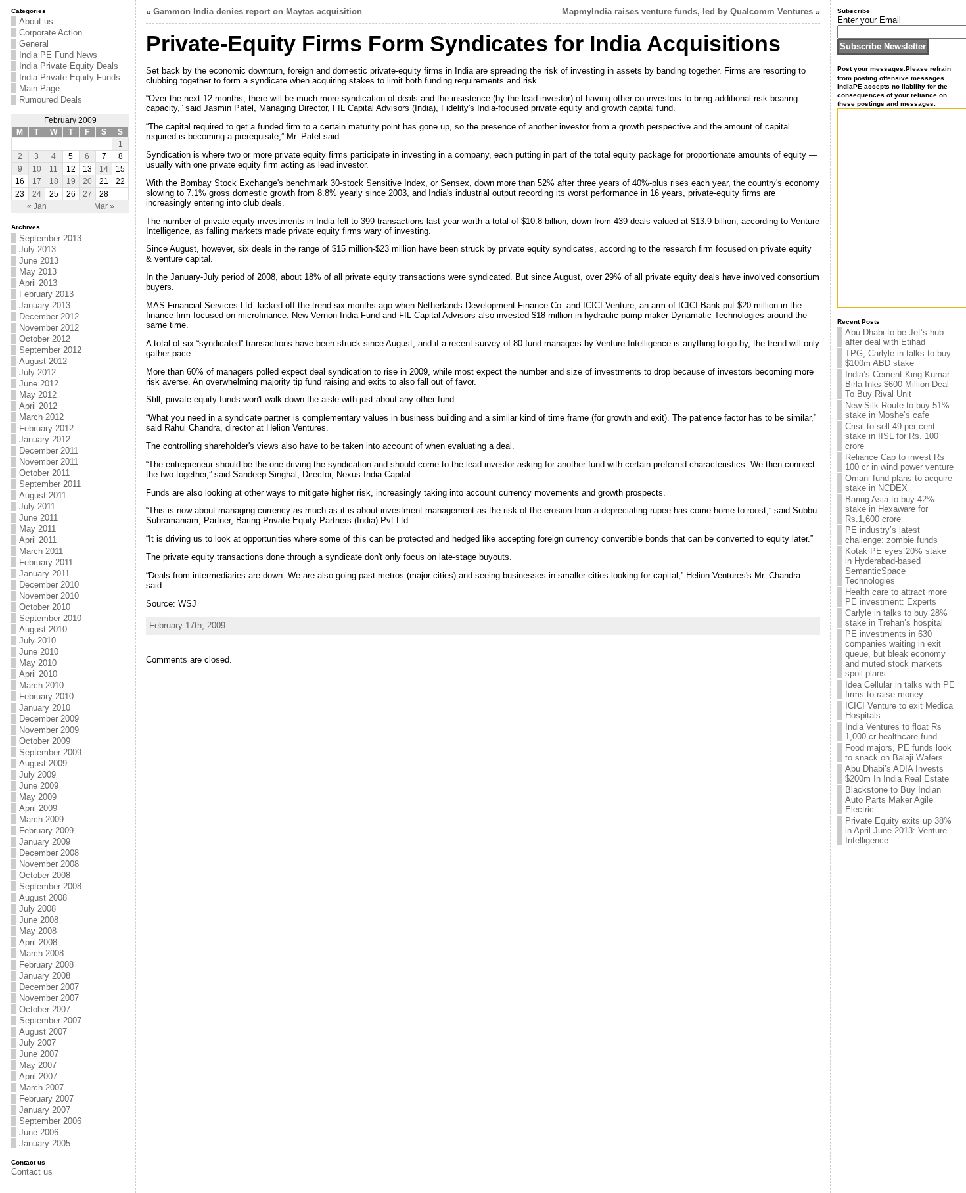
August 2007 (43, 1032)
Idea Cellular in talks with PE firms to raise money (900, 689)
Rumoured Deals (50, 100)
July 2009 (37, 775)
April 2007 (38, 1076)
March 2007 (41, 1087)
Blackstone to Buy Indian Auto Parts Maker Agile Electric (893, 799)
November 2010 (49, 596)
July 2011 (37, 506)
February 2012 (46, 428)
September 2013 (50, 238)
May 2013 (38, 272)
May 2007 (38, 1065)
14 (103, 169)
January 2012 (44, 439)
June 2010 (38, 652)
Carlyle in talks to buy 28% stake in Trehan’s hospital (896, 618)
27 (87, 194)
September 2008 (50, 886)
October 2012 (44, 339)
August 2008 (43, 897)
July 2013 (37, 249)
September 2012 (50, 350)
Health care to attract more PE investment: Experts (896, 597)
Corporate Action (50, 32)
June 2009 (38, 786)
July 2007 (37, 1043)
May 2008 (38, 931)
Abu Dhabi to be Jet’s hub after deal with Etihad (894, 337)
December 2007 (49, 987)
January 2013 (44, 305)
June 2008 (38, 920)
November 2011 (48, 462)
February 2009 (46, 830)
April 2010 (38, 674)
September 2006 (50, 1121)
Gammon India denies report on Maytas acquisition (257, 11)
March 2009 (41, 819)
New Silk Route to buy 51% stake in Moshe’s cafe (897, 410)
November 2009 (49, 730)
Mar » (104, 206)
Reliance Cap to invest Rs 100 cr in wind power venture (899, 462)
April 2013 (38, 283)
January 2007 (44, 1110)
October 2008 (44, 875)
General (34, 44)
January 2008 (44, 976)
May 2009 (38, 797)
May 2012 (38, 395)
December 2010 (49, 585)
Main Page (39, 88)
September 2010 (50, 618)
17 (36, 181)
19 (71, 181)
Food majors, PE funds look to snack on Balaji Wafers (898, 752)
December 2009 (49, 719)
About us (36, 21)
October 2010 (44, 607)
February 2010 (46, 696)
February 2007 (46, 1099)
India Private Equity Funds (69, 77)
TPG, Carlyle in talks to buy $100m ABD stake (898, 358)
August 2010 (43, 629)
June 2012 (38, 383)
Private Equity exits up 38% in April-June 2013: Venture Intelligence (898, 830)
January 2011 (44, 573)
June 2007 (38, 1054)
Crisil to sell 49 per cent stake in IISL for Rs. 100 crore (891, 436)
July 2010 (37, 640)
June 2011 (38, 518)
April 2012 (38, 406)
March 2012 (41, 417)
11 (53, 169)
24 (36, 194)
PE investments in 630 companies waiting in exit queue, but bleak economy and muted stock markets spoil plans (895, 653)
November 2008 (49, 864)
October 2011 (44, 473)
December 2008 (49, 853)
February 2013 (46, 294)
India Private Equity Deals (68, 66)
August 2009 (43, 763)
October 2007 (44, 1009)
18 (53, 181)
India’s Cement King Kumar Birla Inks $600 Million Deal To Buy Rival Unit (897, 384)
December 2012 (49, 316)
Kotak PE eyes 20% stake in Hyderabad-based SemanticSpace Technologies (895, 566)
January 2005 (44, 1143)
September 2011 (50, 484)
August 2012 (43, 361)
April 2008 (38, 942)
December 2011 (48, 451)
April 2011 (38, 540)
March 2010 (41, 685)
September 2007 (50, 1020)
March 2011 (41, 551)
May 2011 (37, 529)
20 (87, 181)
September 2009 (50, 752)
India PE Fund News (58, 55)
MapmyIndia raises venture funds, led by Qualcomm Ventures (687, 11)
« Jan (37, 206)
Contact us (32, 1172)
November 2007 (49, 998)
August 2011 (42, 495)
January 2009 (44, 842)
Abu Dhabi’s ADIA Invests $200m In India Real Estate (897, 774)
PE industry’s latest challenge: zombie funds (891, 535)
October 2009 (44, 741)
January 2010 (44, 708)
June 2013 (38, 261)
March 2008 (41, 953)
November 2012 (49, 328)
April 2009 (38, 808)
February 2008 (46, 965)
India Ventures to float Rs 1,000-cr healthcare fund (893, 731)
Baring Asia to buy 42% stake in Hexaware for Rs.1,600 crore (889, 509)
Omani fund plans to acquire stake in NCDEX (898, 483)
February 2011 (46, 562)
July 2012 (37, 372)
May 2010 (38, 663)
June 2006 (38, 1132)
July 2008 (37, 909)
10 (36, 169)
